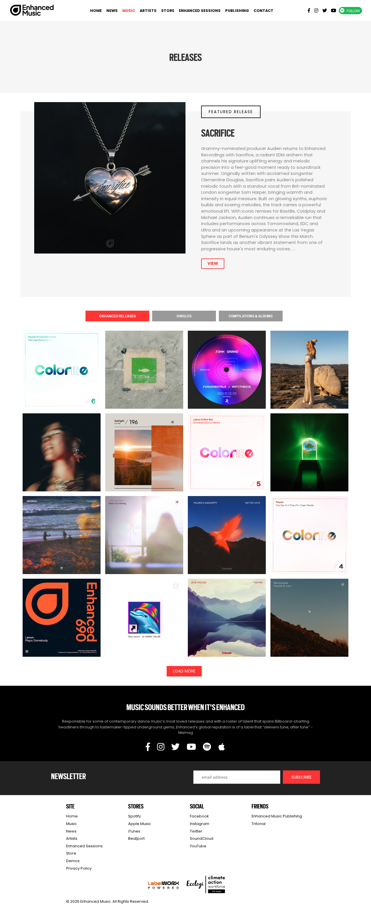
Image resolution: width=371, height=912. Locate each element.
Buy (144, 380)
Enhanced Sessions (200, 10)
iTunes (134, 831)
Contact (263, 10)
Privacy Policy (79, 868)
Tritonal (258, 823)
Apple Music (139, 823)
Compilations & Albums (251, 316)
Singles (184, 316)
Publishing (237, 10)
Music (128, 10)
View (213, 263)
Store (167, 10)
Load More (184, 671)
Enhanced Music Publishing (277, 816)
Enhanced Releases (117, 316)
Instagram (199, 823)
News (112, 10)
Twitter (196, 831)
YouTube (198, 846)
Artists (148, 10)
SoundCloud (201, 838)
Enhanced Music (32, 11)
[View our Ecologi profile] (206, 884)
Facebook (199, 816)
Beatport (136, 838)
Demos (73, 860)
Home (96, 10)
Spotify (134, 816)
